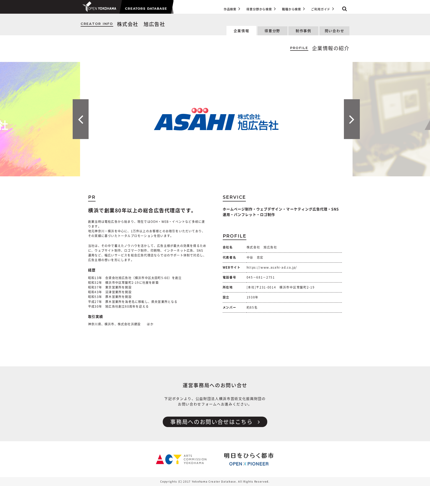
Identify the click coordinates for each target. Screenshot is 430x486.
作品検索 (230, 9)
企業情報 (241, 31)
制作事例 (303, 31)
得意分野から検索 (259, 9)
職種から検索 (291, 9)
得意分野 (272, 31)
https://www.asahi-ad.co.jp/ (272, 267)
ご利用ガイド (320, 9)
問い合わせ (334, 31)
